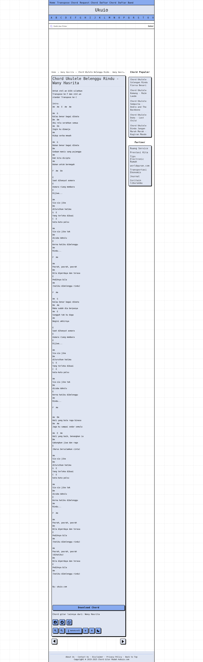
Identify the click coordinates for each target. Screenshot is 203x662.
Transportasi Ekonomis (138, 171)
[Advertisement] (101, 50)
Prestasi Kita (139, 152)
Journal (135, 176)
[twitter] (62, 622)
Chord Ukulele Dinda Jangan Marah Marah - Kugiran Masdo (138, 130)
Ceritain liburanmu (136, 181)
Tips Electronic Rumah (137, 159)
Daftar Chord (108, 2)
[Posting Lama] (123, 641)
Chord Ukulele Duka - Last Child (138, 118)
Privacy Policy (114, 657)
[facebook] (55, 622)
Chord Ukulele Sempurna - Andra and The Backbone (138, 105)
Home (52, 2)
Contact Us (83, 657)
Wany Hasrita (92, 614)
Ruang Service (139, 148)
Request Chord (89, 2)
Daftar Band (125, 2)
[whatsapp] (69, 622)
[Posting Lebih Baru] (54, 641)
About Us (70, 657)
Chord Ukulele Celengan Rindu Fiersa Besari (139, 82)
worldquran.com (139, 165)
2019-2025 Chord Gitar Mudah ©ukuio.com (108, 659)
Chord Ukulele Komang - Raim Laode (138, 93)
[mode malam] (98, 630)
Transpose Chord (67, 2)
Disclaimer (97, 657)
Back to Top (131, 657)
